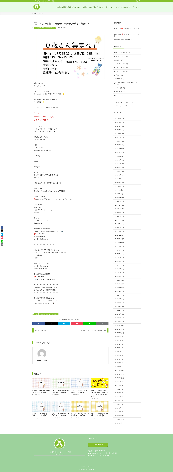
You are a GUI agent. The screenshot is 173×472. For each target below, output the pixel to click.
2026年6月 (119, 126)
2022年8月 (119, 295)
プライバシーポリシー (86, 466)
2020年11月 (119, 374)
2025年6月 (119, 171)
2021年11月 (119, 329)
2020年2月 (119, 408)
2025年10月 (119, 156)
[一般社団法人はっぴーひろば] (36, 7)
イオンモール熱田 (121, 71)
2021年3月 (119, 359)
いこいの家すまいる (122, 52)
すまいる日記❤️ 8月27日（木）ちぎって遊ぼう (126, 35)
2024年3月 (119, 224)
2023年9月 (119, 246)
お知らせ (119, 60)
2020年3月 (119, 404)
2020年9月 (119, 381)
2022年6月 (119, 302)
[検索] (139, 1)
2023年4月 (119, 265)
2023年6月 (119, 257)
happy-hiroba (42, 360)
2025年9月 (119, 160)
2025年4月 (119, 178)
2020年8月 (119, 385)
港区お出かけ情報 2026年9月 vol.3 (123, 39)
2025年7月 (119, 167)
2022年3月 (119, 314)
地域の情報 (120, 88)
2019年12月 (119, 415)
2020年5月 (119, 396)
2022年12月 (119, 280)
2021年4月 (119, 355)
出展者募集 (119, 79)
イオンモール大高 (121, 64)
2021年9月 (119, 336)
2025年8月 (119, 163)
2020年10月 (119, 378)
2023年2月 (119, 272)
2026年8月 (119, 118)
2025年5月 (119, 175)
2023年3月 (119, 269)
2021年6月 (119, 348)
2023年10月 (119, 242)
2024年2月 (119, 227)
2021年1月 (119, 366)
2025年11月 (119, 152)
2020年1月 (119, 411)
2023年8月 (119, 250)
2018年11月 (119, 423)
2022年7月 (119, 299)
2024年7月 (119, 209)
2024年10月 (119, 197)
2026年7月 (119, 122)
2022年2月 (119, 317)
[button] (38, 323)
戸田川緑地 (120, 91)
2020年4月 (119, 400)
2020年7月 (119, 389)
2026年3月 (119, 137)
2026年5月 (119, 130)
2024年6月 (119, 212)
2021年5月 (119, 351)
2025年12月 (119, 148)
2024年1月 (119, 231)
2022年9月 (119, 291)
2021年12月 (119, 325)
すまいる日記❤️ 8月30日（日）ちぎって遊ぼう (126, 29)
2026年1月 (119, 145)
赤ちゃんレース (121, 106)
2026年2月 (119, 141)
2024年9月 (119, 201)
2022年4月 (119, 310)
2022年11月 (119, 284)
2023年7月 (119, 254)
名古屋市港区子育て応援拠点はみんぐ (47, 27)
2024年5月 (119, 216)
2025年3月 (119, 182)
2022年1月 (119, 321)
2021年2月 (119, 363)
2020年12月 (119, 370)
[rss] (137, 1)
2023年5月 (119, 261)
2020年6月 (119, 393)
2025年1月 (119, 186)
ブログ (36, 27)
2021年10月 (119, 333)
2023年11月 (119, 239)
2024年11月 (119, 194)
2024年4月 (119, 220)
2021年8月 (119, 340)
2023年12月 (119, 235)
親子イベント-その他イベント (125, 102)
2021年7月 (119, 344)
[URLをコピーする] (102, 323)
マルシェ (120, 99)
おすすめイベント (121, 56)
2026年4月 (119, 133)
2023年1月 (119, 276)
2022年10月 (119, 287)
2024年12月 (119, 190)
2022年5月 (119, 306)
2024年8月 (119, 205)
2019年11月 (119, 419)
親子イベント (120, 95)
